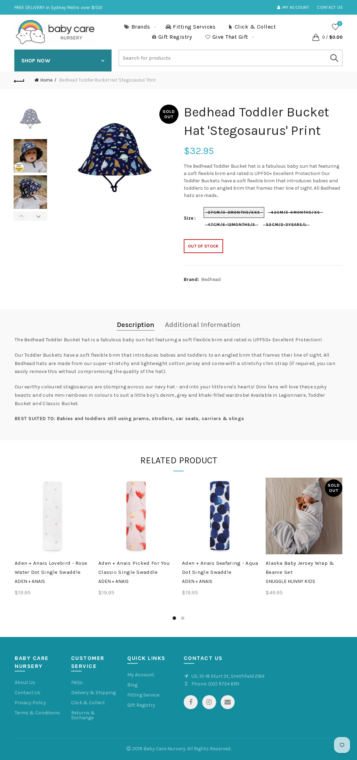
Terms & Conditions (37, 713)
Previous (22, 216)
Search (334, 58)
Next (38, 216)
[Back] (19, 80)
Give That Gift (230, 36)
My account (295, 7)
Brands (140, 26)
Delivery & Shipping (93, 693)
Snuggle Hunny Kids (290, 581)
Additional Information (203, 325)
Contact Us (27, 693)
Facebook (191, 702)
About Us (25, 682)
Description (135, 325)
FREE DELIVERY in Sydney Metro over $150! (58, 7)
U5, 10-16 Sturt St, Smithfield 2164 (228, 676)
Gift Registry (175, 36)
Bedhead (211, 279)
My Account (140, 675)
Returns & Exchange (83, 715)
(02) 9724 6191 (223, 684)
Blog (132, 685)
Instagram (209, 702)
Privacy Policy (30, 703)
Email (228, 702)
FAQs (77, 682)
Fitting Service (143, 695)
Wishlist (340, 23)
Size (188, 218)
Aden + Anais (30, 581)
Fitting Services (194, 26)
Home (46, 80)
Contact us (330, 7)
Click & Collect (255, 26)
